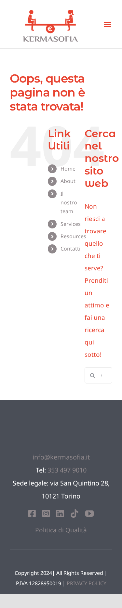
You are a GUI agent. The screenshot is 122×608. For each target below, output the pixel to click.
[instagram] (46, 513)
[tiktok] (74, 513)
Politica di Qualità (61, 530)
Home (68, 168)
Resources (73, 236)
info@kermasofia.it (61, 457)
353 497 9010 (67, 470)
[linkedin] (60, 513)
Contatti (70, 248)
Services (71, 223)
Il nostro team (69, 202)
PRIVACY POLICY (86, 583)
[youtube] (89, 513)
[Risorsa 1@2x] (61, 412)
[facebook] (32, 513)
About (68, 181)
